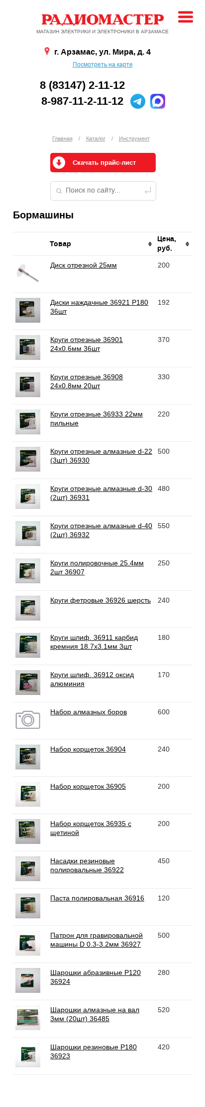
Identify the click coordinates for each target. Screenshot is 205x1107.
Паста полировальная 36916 (97, 898)
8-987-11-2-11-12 (82, 101)
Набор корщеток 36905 (88, 786)
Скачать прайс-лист (104, 162)
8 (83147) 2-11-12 (82, 85)
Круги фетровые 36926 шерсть (100, 600)
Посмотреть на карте (103, 65)
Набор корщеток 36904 (88, 749)
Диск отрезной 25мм (83, 265)
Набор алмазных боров (88, 712)
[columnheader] (101, 244)
